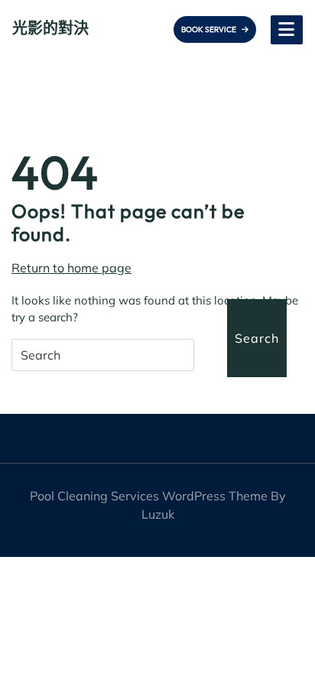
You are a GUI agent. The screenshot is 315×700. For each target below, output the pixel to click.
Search (257, 338)
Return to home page (71, 268)
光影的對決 (50, 27)
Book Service (209, 29)
